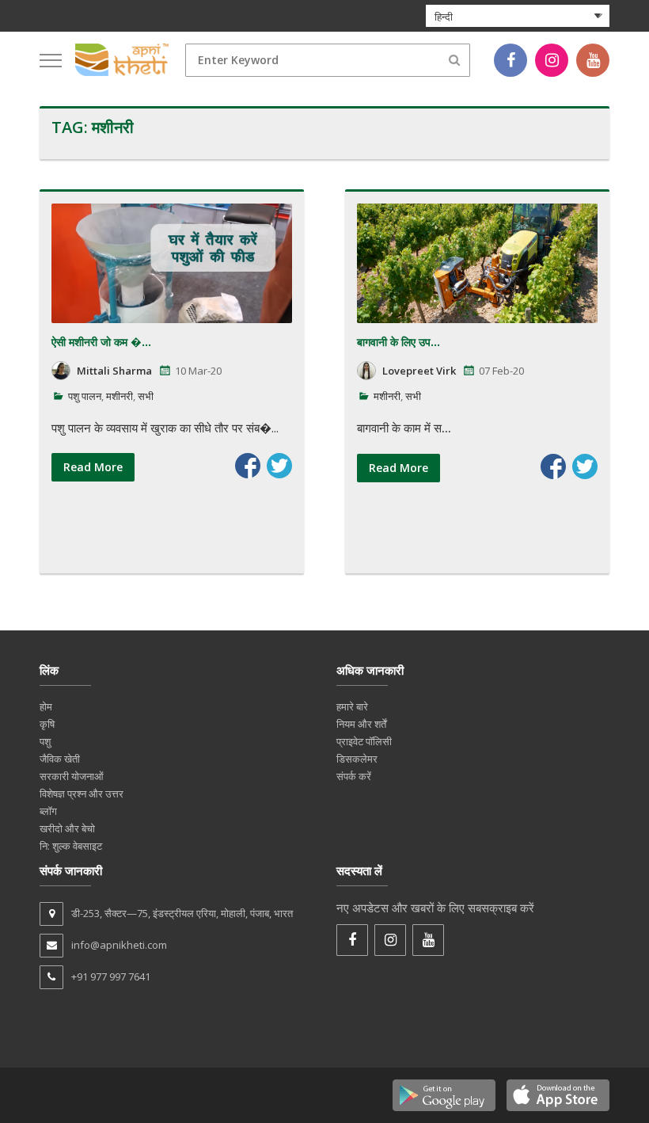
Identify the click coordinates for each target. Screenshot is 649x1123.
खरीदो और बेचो (67, 828)
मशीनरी (119, 396)
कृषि (47, 724)
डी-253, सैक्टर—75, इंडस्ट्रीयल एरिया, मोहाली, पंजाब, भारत (182, 913)
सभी (146, 396)
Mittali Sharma (114, 371)
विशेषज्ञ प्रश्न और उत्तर (81, 793)
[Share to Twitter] (279, 465)
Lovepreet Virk (419, 371)
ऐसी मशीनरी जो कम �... (101, 341)
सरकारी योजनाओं (72, 776)
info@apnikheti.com (119, 945)
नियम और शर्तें (361, 724)
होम (46, 706)
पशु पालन (84, 396)
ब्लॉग (48, 811)
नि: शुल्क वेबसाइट (71, 846)
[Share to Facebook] (247, 465)
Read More (93, 466)
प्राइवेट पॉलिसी (364, 741)
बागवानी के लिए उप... (398, 341)
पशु (45, 741)
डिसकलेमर (357, 759)
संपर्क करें (353, 776)
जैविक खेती (60, 759)
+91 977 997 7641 (110, 976)
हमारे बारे (352, 706)
